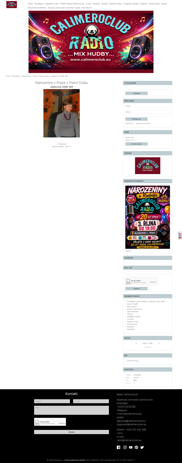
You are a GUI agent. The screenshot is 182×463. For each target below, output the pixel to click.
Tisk (101, 460)
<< (136, 343)
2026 (150, 343)
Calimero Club (132, 322)
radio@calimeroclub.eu (129, 440)
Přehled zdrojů (132, 361)
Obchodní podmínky (37, 7)
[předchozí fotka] (9, 113)
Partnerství (86, 7)
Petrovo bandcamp (134, 309)
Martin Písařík (132, 304)
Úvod (30, 3)
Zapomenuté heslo (143, 123)
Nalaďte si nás (52, 3)
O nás (88, 3)
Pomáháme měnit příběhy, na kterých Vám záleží (146, 301)
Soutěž (104, 3)
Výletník (143, 3)
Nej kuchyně (132, 306)
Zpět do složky (58, 146)
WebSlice (95, 460)
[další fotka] (114, 113)
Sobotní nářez (115, 3)
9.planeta (130, 327)
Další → (68, 146)
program (128, 251)
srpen (145, 343)
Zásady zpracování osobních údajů (64, 7)
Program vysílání (131, 3)
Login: (127, 106)
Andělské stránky (133, 316)
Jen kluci (130, 319)
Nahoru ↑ (131, 460)
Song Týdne (154, 3)
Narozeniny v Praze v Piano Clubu (35, 76)
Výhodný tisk (132, 324)
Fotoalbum (39, 3)
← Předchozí (61, 144)
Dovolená (130, 329)
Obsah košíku (136, 144)
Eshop (164, 3)
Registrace (129, 123)
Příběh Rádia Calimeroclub (72, 3)
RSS (88, 460)
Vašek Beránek (132, 311)
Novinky (96, 3)
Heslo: (128, 112)
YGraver (130, 314)
